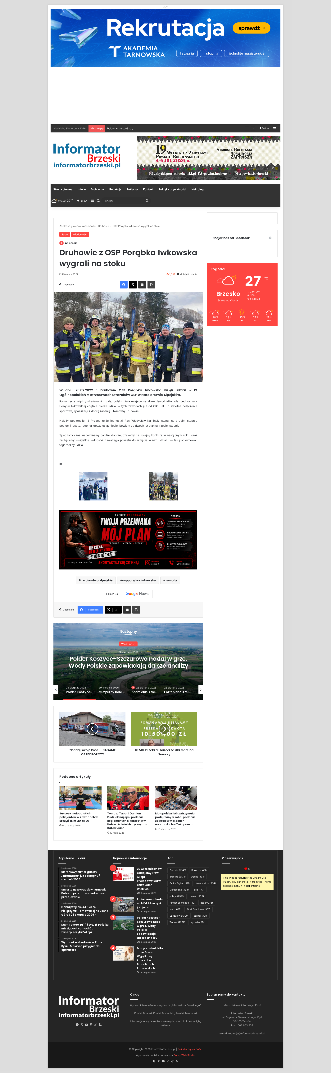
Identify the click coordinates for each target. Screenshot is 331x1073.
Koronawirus (206, 883)
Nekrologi (198, 189)
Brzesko (178, 876)
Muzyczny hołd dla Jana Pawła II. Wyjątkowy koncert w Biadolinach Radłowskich (150, 958)
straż (175, 909)
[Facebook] (124, 284)
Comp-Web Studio (184, 1055)
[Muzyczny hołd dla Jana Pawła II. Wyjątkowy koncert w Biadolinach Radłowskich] (123, 953)
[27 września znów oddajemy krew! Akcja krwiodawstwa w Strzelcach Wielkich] (123, 874)
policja (177, 896)
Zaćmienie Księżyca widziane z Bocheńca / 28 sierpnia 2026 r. (128, 666)
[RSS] (100, 1024)
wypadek (198, 922)
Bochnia (178, 870)
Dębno (198, 876)
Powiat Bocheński (182, 902)
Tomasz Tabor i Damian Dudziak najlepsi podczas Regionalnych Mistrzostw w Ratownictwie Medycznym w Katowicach (127, 821)
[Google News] (137, 594)
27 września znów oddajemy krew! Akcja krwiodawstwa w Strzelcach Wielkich (149, 879)
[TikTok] (95, 1024)
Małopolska (179, 889)
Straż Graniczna (199, 909)
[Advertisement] (165, 95)
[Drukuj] (151, 284)
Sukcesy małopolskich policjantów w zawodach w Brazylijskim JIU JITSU (78, 817)
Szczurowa (179, 915)
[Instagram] (91, 1024)
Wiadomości (89, 226)
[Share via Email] (142, 284)
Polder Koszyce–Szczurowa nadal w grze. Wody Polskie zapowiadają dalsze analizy (156, 128)
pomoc (197, 896)
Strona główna (62, 189)
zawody (171, 580)
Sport (64, 234)
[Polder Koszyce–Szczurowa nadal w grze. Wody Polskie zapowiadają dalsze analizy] (123, 923)
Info (80, 189)
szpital (200, 915)
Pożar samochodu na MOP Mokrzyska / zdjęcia (150, 903)
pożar (207, 902)
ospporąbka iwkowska (139, 580)
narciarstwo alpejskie (97, 580)
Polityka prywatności (172, 189)
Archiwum (97, 189)
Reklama (132, 189)
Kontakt (148, 189)
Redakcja (115, 189)
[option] (128, 661)
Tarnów (177, 922)
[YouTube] (86, 1024)
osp (199, 889)
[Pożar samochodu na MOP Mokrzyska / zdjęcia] (123, 904)
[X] (133, 284)
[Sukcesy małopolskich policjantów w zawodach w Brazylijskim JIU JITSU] (80, 798)
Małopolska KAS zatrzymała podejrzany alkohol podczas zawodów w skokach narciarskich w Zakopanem (175, 819)
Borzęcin (199, 870)
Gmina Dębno (180, 883)
